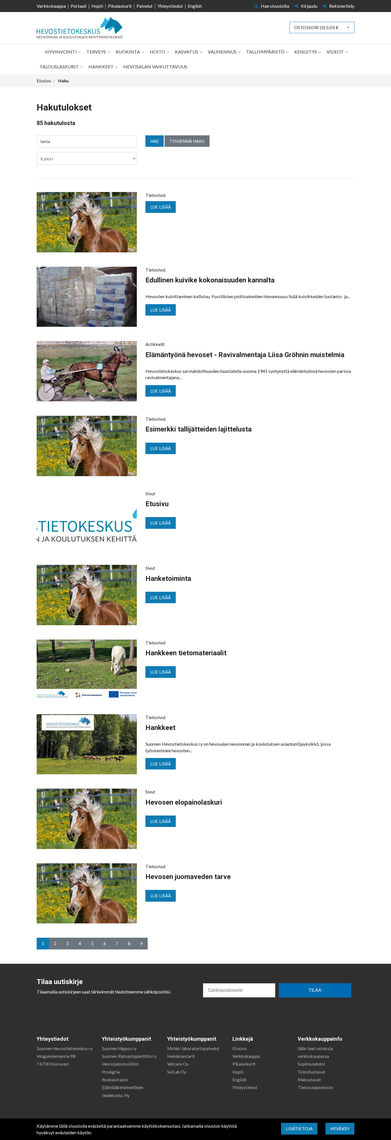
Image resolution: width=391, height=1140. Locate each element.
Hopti (97, 6)
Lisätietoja (299, 1128)
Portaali (78, 6)
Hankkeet (101, 66)
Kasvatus (187, 51)
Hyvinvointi (61, 51)
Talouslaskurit (60, 66)
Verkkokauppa (51, 6)
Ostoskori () (316, 27)
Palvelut (145, 6)
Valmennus (222, 51)
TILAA (315, 990)
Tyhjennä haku (187, 141)
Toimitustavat (311, 1071)
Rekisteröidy (341, 6)
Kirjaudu (309, 6)
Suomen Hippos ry (119, 1048)
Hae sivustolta (274, 6)
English (195, 6)
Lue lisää (160, 206)
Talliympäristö (265, 51)
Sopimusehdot (311, 1063)
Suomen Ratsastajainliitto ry (129, 1056)
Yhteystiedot (170, 6)
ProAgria (111, 1071)
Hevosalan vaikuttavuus (155, 66)
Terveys (96, 51)
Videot (336, 51)
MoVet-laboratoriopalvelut (193, 1048)
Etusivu (239, 1048)
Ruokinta (128, 51)
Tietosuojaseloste (315, 1087)
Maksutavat (309, 1079)
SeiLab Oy (176, 1071)
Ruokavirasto (115, 1079)
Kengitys (306, 51)
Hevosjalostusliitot (120, 1063)
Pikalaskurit (120, 6)
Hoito (158, 51)
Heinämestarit (181, 1056)
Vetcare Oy (178, 1063)
